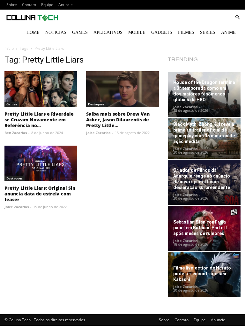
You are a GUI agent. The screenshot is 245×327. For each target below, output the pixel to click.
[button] (237, 17)
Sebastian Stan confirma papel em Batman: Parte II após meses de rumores (200, 227)
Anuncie (65, 4)
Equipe (47, 4)
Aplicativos (107, 32)
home (33, 32)
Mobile (136, 32)
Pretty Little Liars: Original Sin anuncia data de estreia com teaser (39, 193)
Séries (207, 32)
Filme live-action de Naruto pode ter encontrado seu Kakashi (202, 273)
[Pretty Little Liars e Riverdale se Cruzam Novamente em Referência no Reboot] (40, 89)
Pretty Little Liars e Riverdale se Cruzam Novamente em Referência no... (39, 119)
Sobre (11, 4)
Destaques (96, 104)
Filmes (186, 32)
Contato (29, 4)
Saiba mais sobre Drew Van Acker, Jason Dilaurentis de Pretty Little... (118, 119)
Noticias (55, 32)
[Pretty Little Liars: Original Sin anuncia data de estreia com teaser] (40, 163)
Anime (228, 32)
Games (80, 32)
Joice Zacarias (98, 132)
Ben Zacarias (15, 132)
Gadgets (161, 32)
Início (9, 48)
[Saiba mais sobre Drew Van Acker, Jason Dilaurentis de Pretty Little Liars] (122, 89)
